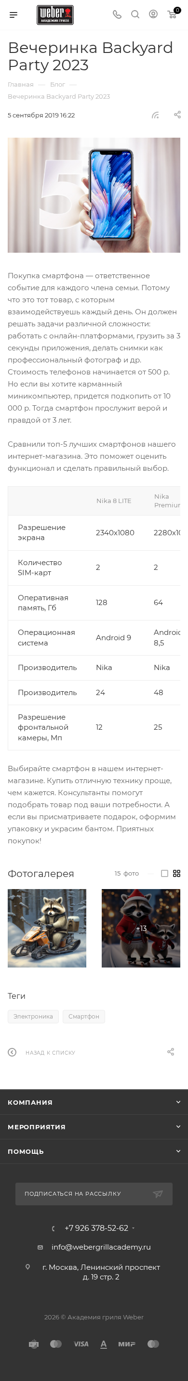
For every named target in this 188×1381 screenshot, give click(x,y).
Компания (30, 1102)
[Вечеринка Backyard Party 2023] (94, 195)
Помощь (26, 1151)
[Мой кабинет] (153, 15)
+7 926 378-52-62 (96, 1228)
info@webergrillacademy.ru (101, 1247)
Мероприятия (37, 1127)
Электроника (33, 1016)
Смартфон (83, 1016)
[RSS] (155, 114)
